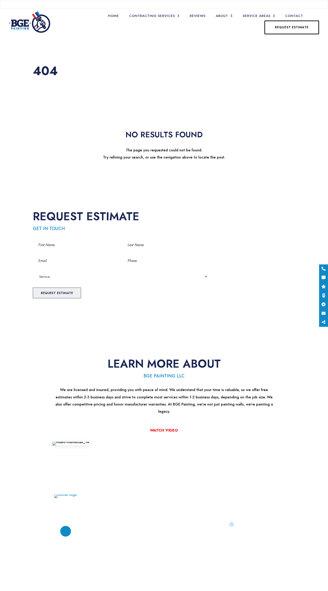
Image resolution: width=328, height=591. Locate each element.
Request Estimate (57, 292)
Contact (294, 15)
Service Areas (256, 15)
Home (113, 15)
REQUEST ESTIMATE (292, 27)
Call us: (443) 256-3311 (302, 4)
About (222, 15)
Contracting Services (152, 15)
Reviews (198, 15)
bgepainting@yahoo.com (73, 4)
